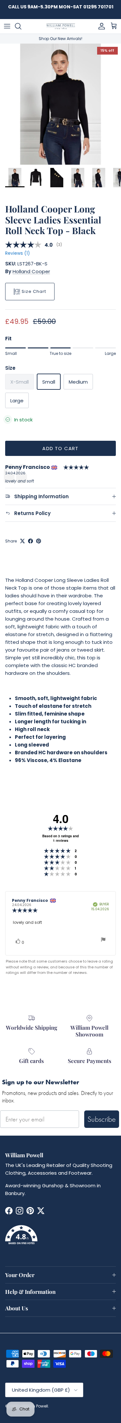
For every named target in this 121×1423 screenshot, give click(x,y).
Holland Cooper (31, 271)
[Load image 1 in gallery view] (60, 104)
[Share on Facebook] (30, 541)
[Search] (21, 26)
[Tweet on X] (22, 541)
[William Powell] (61, 26)
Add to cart (60, 448)
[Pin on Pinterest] (38, 541)
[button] (60, 1238)
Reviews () (17, 253)
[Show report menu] (103, 940)
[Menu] (7, 26)
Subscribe (101, 1119)
